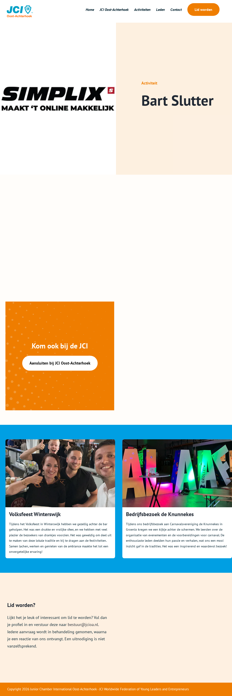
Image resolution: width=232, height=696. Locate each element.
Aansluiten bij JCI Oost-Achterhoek (59, 363)
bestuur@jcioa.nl (83, 624)
